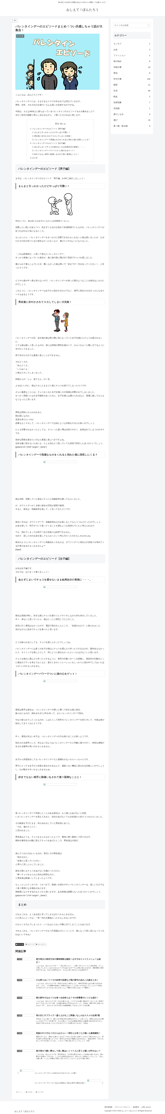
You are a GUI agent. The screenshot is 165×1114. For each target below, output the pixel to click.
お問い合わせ (146, 1107)
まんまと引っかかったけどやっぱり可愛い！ (52, 132)
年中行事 (20, 944)
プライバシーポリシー (122, 1107)
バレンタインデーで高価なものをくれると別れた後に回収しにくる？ (62, 140)
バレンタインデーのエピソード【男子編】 (49, 129)
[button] (148, 25)
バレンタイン (42, 944)
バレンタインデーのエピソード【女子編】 (49, 143)
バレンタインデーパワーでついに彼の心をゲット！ (55, 150)
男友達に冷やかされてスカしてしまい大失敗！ (53, 136)
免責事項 (136, 1107)
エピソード (30, 944)
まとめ (34, 158)
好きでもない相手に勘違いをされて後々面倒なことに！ (56, 154)
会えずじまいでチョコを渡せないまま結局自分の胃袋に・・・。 (60, 147)
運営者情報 (108, 1107)
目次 (57, 124)
